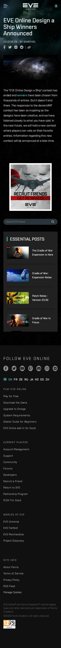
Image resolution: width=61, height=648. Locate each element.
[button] (56, 5)
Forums (8, 468)
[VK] (55, 368)
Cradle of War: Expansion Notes (42, 275)
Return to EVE (11, 487)
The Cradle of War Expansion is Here (42, 252)
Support (8, 455)
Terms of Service (13, 573)
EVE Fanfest (10, 527)
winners (22, 95)
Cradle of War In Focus (41, 320)
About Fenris (11, 567)
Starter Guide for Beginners (19, 421)
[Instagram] (47, 368)
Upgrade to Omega (14, 408)
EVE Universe (11, 521)
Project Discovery (13, 540)
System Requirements (16, 415)
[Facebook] (5, 368)
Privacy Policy (11, 579)
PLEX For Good (12, 500)
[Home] (30, 8)
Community (10, 462)
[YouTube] (22, 368)
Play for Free (11, 396)
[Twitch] (30, 368)
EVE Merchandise (13, 534)
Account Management (16, 449)
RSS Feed (9, 586)
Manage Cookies (12, 592)
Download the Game (15, 402)
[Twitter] (14, 368)
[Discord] (38, 368)
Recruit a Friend (12, 481)
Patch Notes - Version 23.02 (40, 298)
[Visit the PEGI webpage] (9, 624)
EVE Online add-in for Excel (19, 428)
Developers (10, 474)
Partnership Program (15, 493)
